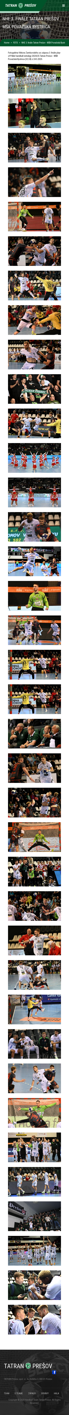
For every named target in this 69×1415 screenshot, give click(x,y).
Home (6, 42)
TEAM (6, 1393)
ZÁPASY (32, 1393)
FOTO (15, 42)
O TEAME (19, 1393)
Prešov (28, 1366)
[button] (34, 78)
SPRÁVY (45, 1393)
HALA (56, 1393)
